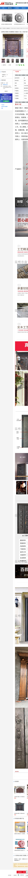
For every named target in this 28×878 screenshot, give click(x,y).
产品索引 (2, 104)
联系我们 (15, 875)
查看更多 (6, 91)
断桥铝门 (16, 859)
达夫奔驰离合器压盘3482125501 (20, 24)
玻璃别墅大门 (17, 860)
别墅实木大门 (25, 859)
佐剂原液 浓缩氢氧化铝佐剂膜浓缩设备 (8, 24)
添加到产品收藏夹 (4, 106)
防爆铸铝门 (8, 28)
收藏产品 (4, 65)
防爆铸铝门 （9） (5, 74)
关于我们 (9, 875)
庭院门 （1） (4, 76)
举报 (10, 65)
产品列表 (4, 28)
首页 (1, 28)
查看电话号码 (5, 84)
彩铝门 (20, 859)
